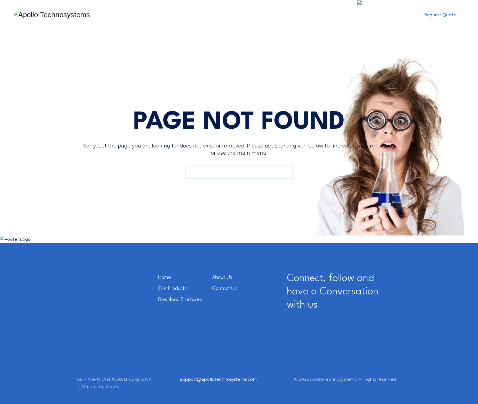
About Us (182, 14)
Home (154, 14)
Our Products (220, 14)
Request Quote (440, 15)
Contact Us (261, 14)
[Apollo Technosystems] (52, 14)
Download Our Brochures (316, 14)
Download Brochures (180, 299)
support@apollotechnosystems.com (220, 379)
